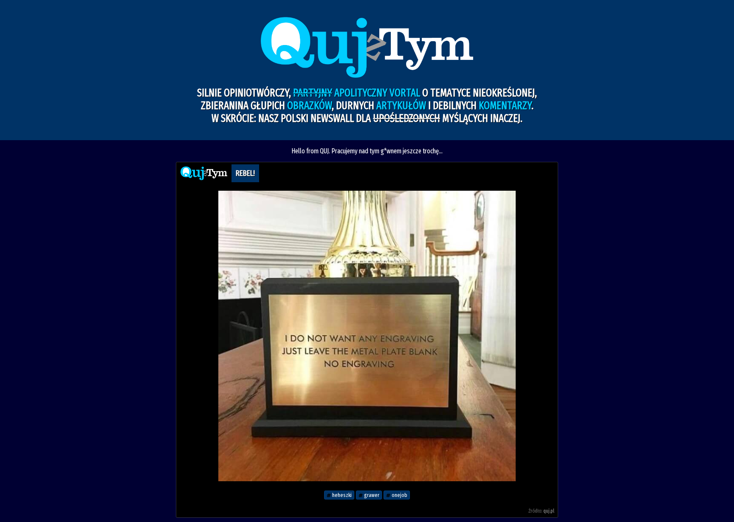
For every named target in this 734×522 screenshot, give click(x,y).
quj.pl (548, 511)
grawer (371, 495)
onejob (398, 495)
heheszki (341, 495)
